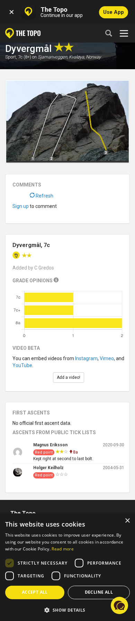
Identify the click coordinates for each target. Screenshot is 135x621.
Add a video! (68, 377)
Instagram (86, 358)
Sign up (20, 206)
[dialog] (67, 567)
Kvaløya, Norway (85, 57)
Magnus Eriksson (50, 444)
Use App (113, 12)
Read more (63, 549)
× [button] (127, 520)
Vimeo (107, 358)
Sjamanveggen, (53, 57)
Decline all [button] (99, 592)
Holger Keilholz (48, 467)
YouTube (22, 365)
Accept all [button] (35, 592)
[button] (67, 609)
